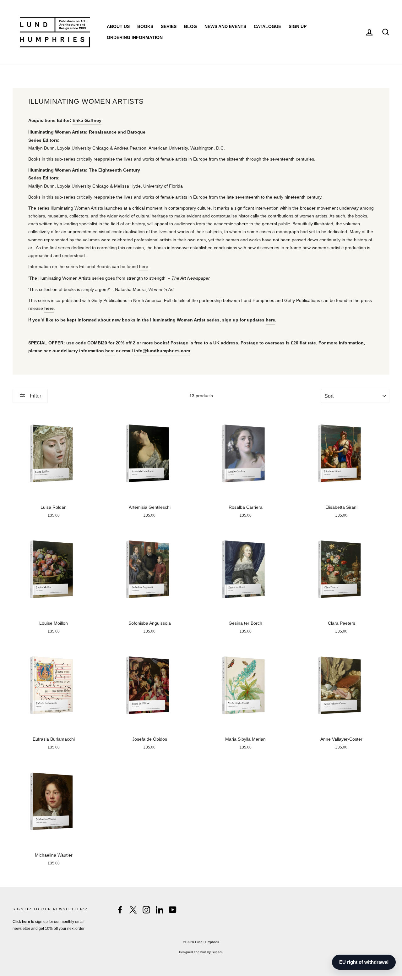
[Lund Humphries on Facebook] (120, 909)
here (143, 266)
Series (169, 26)
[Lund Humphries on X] (133, 909)
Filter (35, 395)
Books (145, 26)
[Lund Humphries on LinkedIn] (159, 909)
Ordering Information (135, 37)
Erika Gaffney (87, 120)
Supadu (217, 952)
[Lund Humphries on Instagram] (146, 909)
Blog (190, 26)
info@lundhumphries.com (162, 350)
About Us (118, 26)
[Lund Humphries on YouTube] (173, 909)
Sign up (298, 26)
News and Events (225, 26)
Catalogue (267, 26)
